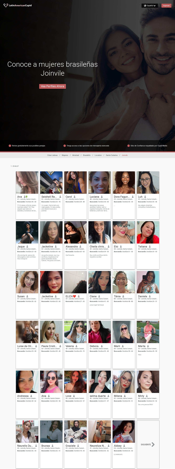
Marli (117, 346)
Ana (19, 196)
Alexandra (72, 246)
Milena (118, 395)
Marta (141, 346)
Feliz (139, 355)
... (114, 205)
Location (98, 155)
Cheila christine (98, 246)
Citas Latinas (52, 155)
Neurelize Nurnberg (98, 445)
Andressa (23, 395)
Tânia (117, 296)
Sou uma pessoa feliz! (145, 404)
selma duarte (98, 395)
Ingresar (166, 6)
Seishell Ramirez (49, 196)
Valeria (70, 346)
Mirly (141, 395)
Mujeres (65, 155)
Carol (69, 196)
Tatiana (142, 246)
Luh (140, 196)
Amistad (75, 155)
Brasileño (86, 155)
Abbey (118, 445)
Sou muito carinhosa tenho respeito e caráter (98, 256)
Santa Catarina (112, 155)
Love (68, 395)
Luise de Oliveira (25, 346)
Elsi (116, 246)
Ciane (93, 296)
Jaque (21, 246)
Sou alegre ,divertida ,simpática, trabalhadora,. (147, 206)
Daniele (142, 296)
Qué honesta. (70, 255)
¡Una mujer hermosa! (97, 305)
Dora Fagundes (122, 196)
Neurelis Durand (25, 445)
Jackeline (47, 246)
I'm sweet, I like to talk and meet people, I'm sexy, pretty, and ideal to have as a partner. (50, 208)
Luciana (94, 196)
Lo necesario (118, 454)
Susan (21, 296)
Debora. (94, 346)
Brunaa (45, 445)
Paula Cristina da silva (49, 346)
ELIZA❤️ (71, 296)
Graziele (70, 445)
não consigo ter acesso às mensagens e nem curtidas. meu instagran (26, 257)
